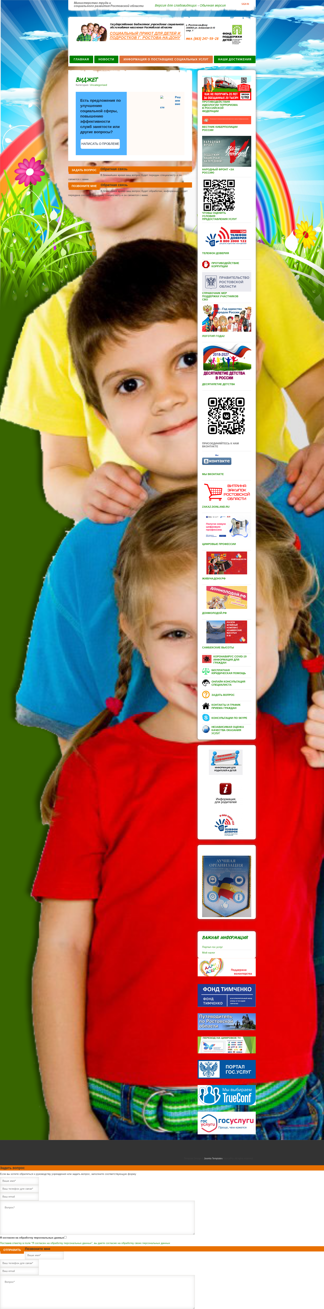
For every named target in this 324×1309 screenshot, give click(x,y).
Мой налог (208, 952)
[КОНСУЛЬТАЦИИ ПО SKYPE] (229, 721)
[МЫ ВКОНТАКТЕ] (213, 477)
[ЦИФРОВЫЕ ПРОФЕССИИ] (219, 547)
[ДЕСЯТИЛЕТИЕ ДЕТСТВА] (218, 387)
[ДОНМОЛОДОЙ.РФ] (214, 616)
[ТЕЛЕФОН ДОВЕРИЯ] (215, 256)
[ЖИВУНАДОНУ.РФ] (214, 581)
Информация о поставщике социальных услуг (166, 59)
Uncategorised (98, 84)
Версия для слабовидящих (176, 5)
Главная (81, 59)
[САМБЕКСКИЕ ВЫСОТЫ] (218, 650)
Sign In (245, 4)
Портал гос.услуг (212, 946)
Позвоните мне (84, 186)
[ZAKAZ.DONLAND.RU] (216, 510)
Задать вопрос (84, 170)
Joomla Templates (213, 1158)
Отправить (12, 1250)
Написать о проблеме (100, 143)
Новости (106, 59)
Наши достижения (234, 59)
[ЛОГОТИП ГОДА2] (213, 339)
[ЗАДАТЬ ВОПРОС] (223, 698)
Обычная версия (213, 5)
